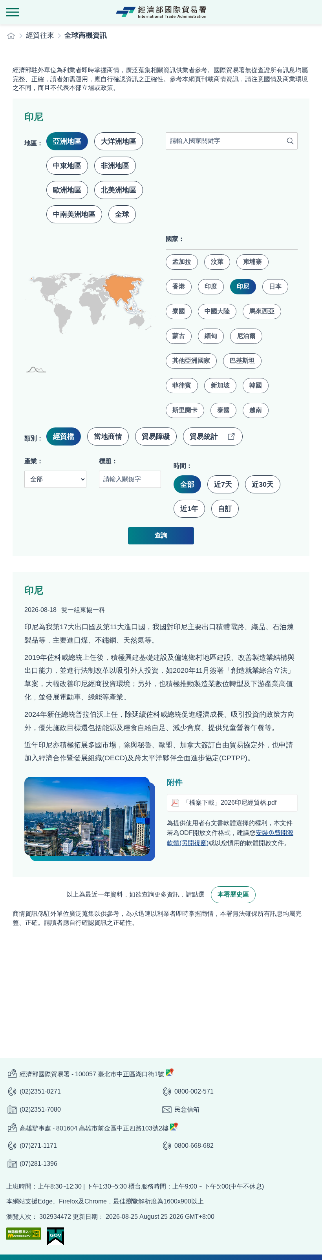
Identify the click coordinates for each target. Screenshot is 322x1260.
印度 (211, 286)
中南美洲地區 (74, 214)
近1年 (189, 509)
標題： (108, 461)
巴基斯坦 (242, 360)
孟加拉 (181, 261)
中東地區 (67, 166)
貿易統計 (204, 436)
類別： (33, 438)
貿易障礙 (156, 436)
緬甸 (211, 335)
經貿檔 (63, 436)
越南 (255, 410)
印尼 (243, 286)
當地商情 (108, 436)
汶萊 (217, 261)
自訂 (225, 509)
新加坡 (220, 385)
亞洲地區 (67, 141)
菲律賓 (181, 385)
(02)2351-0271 (40, 1091)
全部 (187, 484)
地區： (33, 143)
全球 (122, 214)
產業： (33, 461)
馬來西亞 (261, 311)
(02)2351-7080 (40, 1109)
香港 (178, 286)
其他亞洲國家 (191, 360)
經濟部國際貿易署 (161, 12)
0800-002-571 (194, 1091)
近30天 (263, 484)
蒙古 (178, 335)
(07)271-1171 (38, 1145)
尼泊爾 (246, 335)
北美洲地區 (118, 190)
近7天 (223, 484)
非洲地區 (115, 166)
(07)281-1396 (38, 1163)
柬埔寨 (252, 261)
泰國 (223, 410)
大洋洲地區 (118, 141)
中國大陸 (217, 311)
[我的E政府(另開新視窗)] (55, 1236)
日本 (275, 286)
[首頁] (11, 35)
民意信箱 (186, 1109)
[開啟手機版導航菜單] (12, 12)
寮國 (178, 311)
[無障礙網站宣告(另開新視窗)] (23, 1233)
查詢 (290, 140)
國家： (175, 239)
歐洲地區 (67, 190)
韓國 (255, 385)
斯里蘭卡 (185, 410)
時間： (183, 465)
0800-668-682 (194, 1145)
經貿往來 (40, 35)
